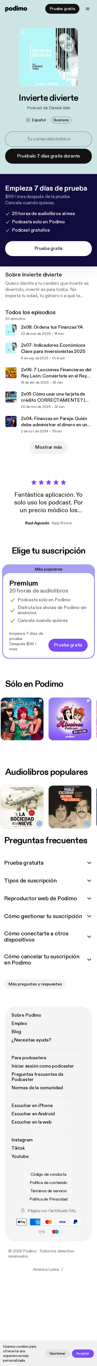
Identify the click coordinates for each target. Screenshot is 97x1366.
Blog (16, 1032)
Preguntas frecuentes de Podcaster (37, 1077)
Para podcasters (28, 1058)
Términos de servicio (48, 1191)
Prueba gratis (62, 8)
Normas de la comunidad (37, 1088)
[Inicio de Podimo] (16, 8)
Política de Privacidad (48, 1199)
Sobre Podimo (26, 1015)
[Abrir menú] (88, 9)
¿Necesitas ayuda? (31, 1040)
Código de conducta (48, 1174)
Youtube (20, 1156)
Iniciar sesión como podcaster (42, 1066)
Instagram (21, 1140)
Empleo (19, 1024)
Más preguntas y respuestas (35, 984)
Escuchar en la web (31, 1122)
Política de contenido (48, 1182)
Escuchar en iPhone (32, 1106)
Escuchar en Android (33, 1114)
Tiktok (18, 1148)
